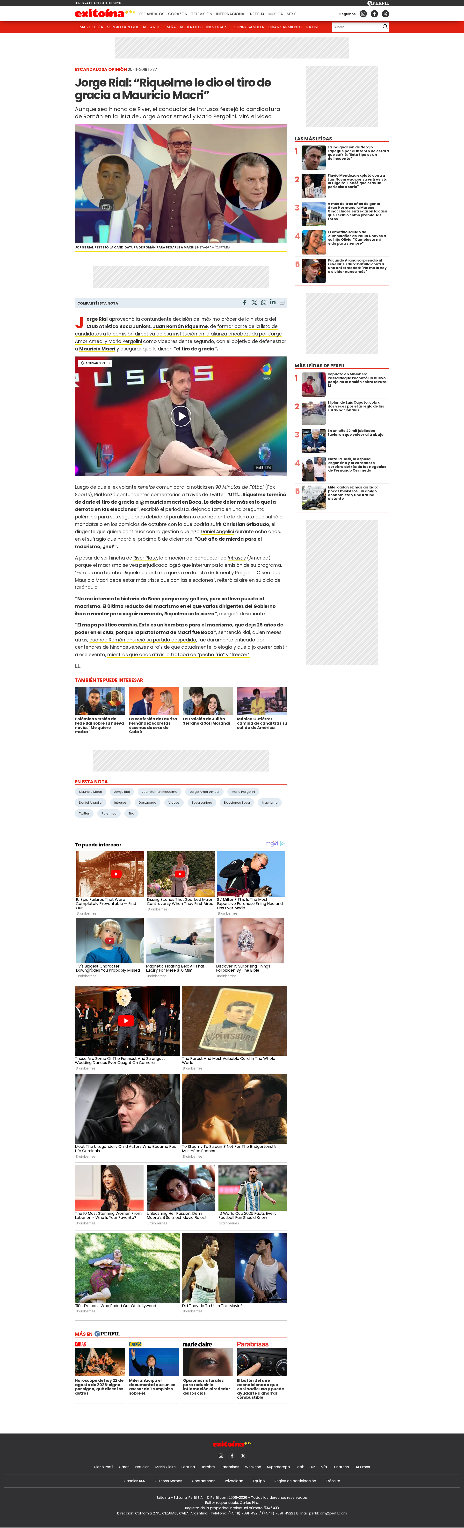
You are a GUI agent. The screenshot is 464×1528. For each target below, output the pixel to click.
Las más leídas (313, 139)
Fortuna (188, 1466)
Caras (124, 1466)
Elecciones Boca (237, 802)
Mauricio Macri (97, 349)
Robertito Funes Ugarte (205, 27)
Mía (324, 1466)
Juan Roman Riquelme (159, 792)
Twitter (84, 813)
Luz (312, 1466)
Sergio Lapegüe (123, 27)
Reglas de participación (295, 1480)
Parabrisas (230, 1466)
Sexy (291, 14)
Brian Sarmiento (285, 27)
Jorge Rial (97, 319)
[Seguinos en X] (385, 13)
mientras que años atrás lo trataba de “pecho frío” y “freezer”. (178, 654)
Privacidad (234, 1480)
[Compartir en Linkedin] (273, 302)
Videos (174, 802)
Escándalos (151, 14)
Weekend (253, 1466)
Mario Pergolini (243, 792)
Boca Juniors (202, 802)
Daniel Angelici (217, 531)
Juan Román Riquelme (180, 326)
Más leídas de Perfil (320, 366)
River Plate (145, 558)
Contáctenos (203, 1480)
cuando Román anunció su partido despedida (142, 640)
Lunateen (341, 1466)
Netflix (257, 14)
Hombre (208, 1466)
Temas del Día (89, 27)
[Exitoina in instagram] (363, 13)
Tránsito (333, 1480)
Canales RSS (134, 1480)
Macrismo (270, 802)
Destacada (147, 802)
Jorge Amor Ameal (204, 792)
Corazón (177, 14)
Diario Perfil (103, 1466)
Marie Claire (165, 1466)
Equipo (259, 1480)
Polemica (109, 813)
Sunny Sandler (249, 27)
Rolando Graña (159, 27)
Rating (313, 27)
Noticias (142, 1466)
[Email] (282, 303)
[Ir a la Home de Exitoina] (105, 14)
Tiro (131, 813)
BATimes (362, 1466)
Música (275, 14)
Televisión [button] (201, 14)
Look (300, 1466)
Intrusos (237, 558)
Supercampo (278, 1466)
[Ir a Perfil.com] (378, 4)
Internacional (231, 14)
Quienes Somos (168, 1480)
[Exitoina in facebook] (374, 13)
